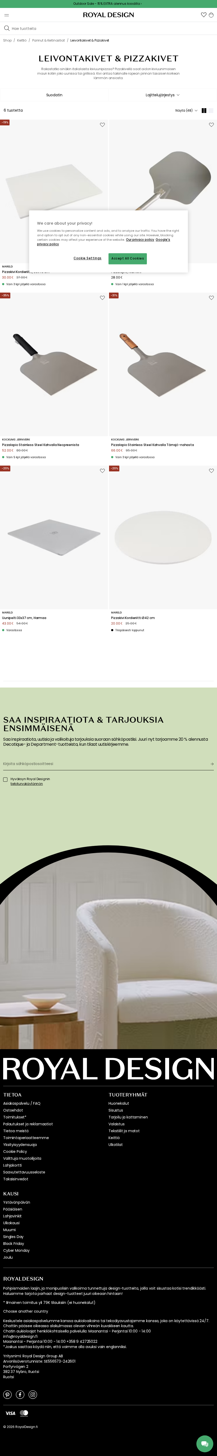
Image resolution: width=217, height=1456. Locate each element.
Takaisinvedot (15, 1179)
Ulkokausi (11, 1223)
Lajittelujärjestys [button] (160, 95)
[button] (203, 14)
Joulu (8, 1257)
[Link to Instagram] (33, 1394)
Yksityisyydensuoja (20, 1144)
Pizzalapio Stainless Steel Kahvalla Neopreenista (40, 445)
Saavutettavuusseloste (24, 1172)
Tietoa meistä (16, 1131)
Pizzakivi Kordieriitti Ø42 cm (133, 618)
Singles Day (13, 1237)
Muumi (9, 1230)
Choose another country (25, 1311)
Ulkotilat (115, 1144)
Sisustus (115, 1110)
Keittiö (114, 1138)
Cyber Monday (16, 1250)
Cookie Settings (88, 258)
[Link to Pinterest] (7, 1394)
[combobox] (162, 95)
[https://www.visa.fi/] (10, 1413)
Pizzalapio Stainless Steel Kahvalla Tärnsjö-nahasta (152, 445)
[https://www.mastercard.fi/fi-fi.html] (24, 1413)
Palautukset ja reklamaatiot (28, 1124)
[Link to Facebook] (20, 1394)
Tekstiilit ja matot (124, 1131)
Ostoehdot (13, 1110)
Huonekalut (118, 1103)
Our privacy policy (140, 240)
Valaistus (116, 1124)
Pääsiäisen (12, 1209)
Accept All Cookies (127, 259)
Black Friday (13, 1243)
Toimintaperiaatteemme (26, 1138)
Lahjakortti (12, 1165)
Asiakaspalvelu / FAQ (21, 1103)
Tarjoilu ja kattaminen (128, 1117)
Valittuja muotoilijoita (22, 1158)
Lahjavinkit (12, 1216)
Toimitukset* (14, 1117)
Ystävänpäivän (16, 1202)
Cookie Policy (15, 1151)
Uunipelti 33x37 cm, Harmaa (24, 618)
